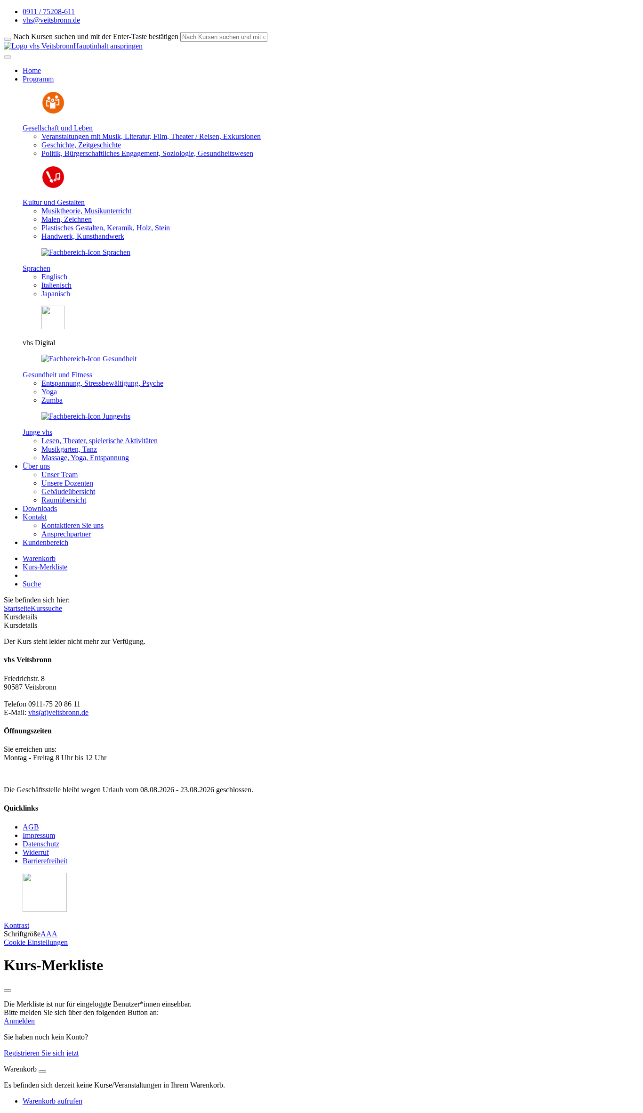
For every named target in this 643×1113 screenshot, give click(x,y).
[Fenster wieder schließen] (7, 990)
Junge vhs (37, 432)
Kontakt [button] (35, 517)
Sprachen (36, 268)
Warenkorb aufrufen (52, 1101)
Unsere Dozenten (67, 483)
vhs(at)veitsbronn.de (58, 712)
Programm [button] (38, 79)
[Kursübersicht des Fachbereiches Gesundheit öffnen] (89, 359)
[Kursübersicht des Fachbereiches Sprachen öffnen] (85, 252)
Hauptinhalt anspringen (108, 46)
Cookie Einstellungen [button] (36, 942)
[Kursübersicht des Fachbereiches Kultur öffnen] (53, 186)
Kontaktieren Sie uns (72, 525)
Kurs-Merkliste (45, 567)
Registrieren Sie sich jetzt (41, 1053)
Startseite (17, 608)
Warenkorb (39, 558)
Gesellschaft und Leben (58, 128)
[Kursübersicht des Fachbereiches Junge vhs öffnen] (85, 416)
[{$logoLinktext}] (38, 46)
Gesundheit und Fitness (57, 375)
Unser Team (59, 475)
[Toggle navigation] (7, 57)
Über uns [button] (36, 466)
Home (32, 70)
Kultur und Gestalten (54, 202)
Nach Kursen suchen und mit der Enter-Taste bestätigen (95, 36)
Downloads (40, 508)
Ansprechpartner (66, 534)
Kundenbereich (45, 542)
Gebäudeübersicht (68, 491)
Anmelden (19, 1021)
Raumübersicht (63, 500)
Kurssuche (46, 608)
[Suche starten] (7, 39)
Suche (32, 584)
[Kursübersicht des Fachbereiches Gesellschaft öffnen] (53, 112)
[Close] (42, 1071)
